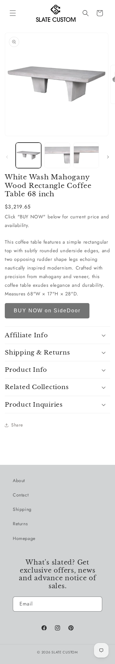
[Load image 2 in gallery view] (57, 155)
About (19, 480)
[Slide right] (108, 157)
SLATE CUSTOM (64, 652)
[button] (13, 13)
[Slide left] (7, 157)
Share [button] (17, 425)
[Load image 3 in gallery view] (86, 155)
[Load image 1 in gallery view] (28, 155)
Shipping (22, 509)
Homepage (24, 538)
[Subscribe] (95, 604)
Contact (20, 495)
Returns (20, 523)
